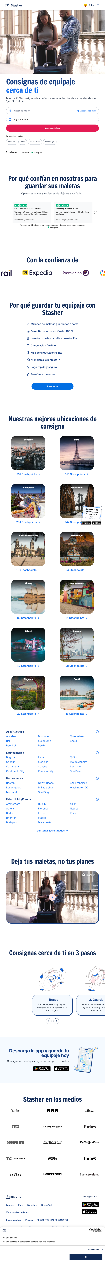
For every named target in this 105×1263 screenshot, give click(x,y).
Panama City (45, 771)
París (23, 142)
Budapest (12, 822)
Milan (73, 803)
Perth (41, 745)
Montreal (11, 792)
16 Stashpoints (75, 713)
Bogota (10, 757)
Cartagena (12, 766)
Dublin (42, 803)
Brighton (11, 817)
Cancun (10, 761)
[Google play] (42, 1068)
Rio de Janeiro (78, 761)
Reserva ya (52, 386)
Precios (29, 1220)
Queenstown (77, 736)
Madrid (42, 817)
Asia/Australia (15, 731)
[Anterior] (48, 1021)
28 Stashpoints (75, 665)
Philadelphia (45, 787)
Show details (93, 1250)
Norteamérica (14, 778)
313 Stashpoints (75, 474)
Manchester (45, 822)
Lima (41, 757)
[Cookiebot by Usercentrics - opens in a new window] (91, 1230)
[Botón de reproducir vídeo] (52, 897)
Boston (10, 782)
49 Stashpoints (26, 665)
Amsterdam (13, 803)
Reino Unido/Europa (18, 799)
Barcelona (32, 1205)
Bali (8, 740)
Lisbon (42, 813)
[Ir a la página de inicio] (13, 5)
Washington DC (79, 787)
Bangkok (11, 745)
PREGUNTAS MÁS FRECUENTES (53, 1220)
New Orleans (46, 782)
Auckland (11, 736)
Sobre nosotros (13, 1220)
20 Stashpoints (26, 713)
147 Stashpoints (75, 522)
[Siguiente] (56, 1021)
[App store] (61, 1068)
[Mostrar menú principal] (98, 5)
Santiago (75, 766)
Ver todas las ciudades (51, 830)
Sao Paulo (76, 771)
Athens (10, 808)
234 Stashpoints (26, 522)
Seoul (73, 740)
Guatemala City (15, 771)
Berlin (9, 813)
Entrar (92, 5)
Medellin (43, 761)
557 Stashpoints (26, 474)
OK (86, 1257)
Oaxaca (42, 766)
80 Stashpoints (26, 617)
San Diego (44, 792)
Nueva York (35, 142)
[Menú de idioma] (85, 5)
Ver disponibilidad (52, 128)
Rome (73, 813)
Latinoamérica (15, 752)
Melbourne (44, 740)
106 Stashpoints (27, 570)
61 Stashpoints (75, 617)
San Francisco (78, 782)
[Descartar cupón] (101, 508)
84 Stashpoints (75, 570)
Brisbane (43, 736)
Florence (43, 808)
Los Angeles (13, 787)
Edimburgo (49, 142)
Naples (74, 808)
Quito (73, 757)
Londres (11, 142)
